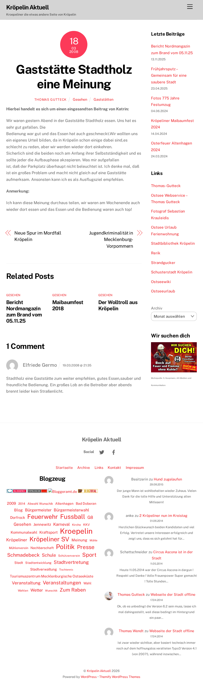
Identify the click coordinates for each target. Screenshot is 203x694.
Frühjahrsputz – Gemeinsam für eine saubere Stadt (169, 75)
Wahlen (23, 590)
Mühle (93, 540)
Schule (49, 555)
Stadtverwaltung (43, 569)
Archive (83, 467)
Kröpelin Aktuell (99, 671)
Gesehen (80, 99)
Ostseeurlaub (163, 291)
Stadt (18, 563)
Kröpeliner (16, 539)
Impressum (135, 467)
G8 (90, 517)
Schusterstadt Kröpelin (171, 272)
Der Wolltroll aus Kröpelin (117, 305)
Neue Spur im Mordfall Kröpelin (37, 236)
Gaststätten (103, 99)
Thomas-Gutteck (166, 186)
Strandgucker (163, 263)
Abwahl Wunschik (40, 503)
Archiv (156, 308)
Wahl (87, 583)
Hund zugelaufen (168, 479)
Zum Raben (73, 590)
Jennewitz (42, 524)
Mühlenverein (18, 548)
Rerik (155, 253)
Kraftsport (48, 532)
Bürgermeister (38, 510)
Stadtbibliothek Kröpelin (173, 243)
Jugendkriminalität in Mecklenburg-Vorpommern (111, 239)
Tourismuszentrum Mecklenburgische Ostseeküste (51, 576)
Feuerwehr (42, 516)
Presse (86, 547)
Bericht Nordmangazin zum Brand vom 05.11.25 (24, 311)
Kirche (76, 524)
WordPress (89, 677)
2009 (11, 503)
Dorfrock (17, 517)
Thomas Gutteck (50, 99)
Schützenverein (69, 555)
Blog (18, 510)
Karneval (61, 524)
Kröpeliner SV (49, 539)
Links (99, 467)
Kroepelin (76, 531)
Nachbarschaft (42, 548)
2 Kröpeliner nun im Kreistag (163, 515)
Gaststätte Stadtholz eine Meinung (74, 76)
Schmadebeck (23, 555)
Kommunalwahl (24, 532)
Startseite (64, 467)
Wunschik (51, 590)
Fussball (72, 516)
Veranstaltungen (62, 583)
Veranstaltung (26, 582)
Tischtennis (66, 569)
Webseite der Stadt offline (173, 594)
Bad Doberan (86, 503)
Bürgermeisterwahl (71, 510)
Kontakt (114, 467)
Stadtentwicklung (38, 563)
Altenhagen (64, 503)
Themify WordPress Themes (119, 677)
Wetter (36, 590)
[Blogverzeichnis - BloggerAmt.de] (62, 491)
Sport (89, 554)
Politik (65, 547)
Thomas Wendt (131, 631)
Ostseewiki (161, 282)
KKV (86, 524)
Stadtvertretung (71, 562)
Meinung (79, 540)
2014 (21, 503)
